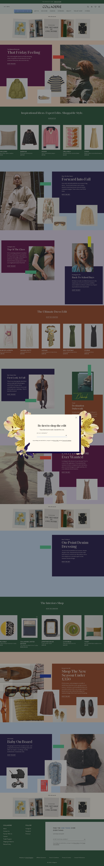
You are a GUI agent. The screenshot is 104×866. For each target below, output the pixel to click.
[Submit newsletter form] (66, 435)
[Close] (76, 417)
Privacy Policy (56, 440)
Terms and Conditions (66, 440)
